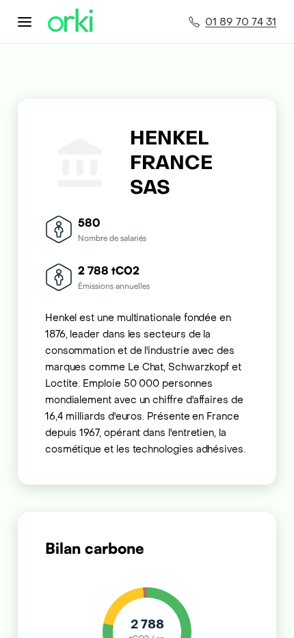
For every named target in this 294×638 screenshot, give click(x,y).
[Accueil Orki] (70, 21)
